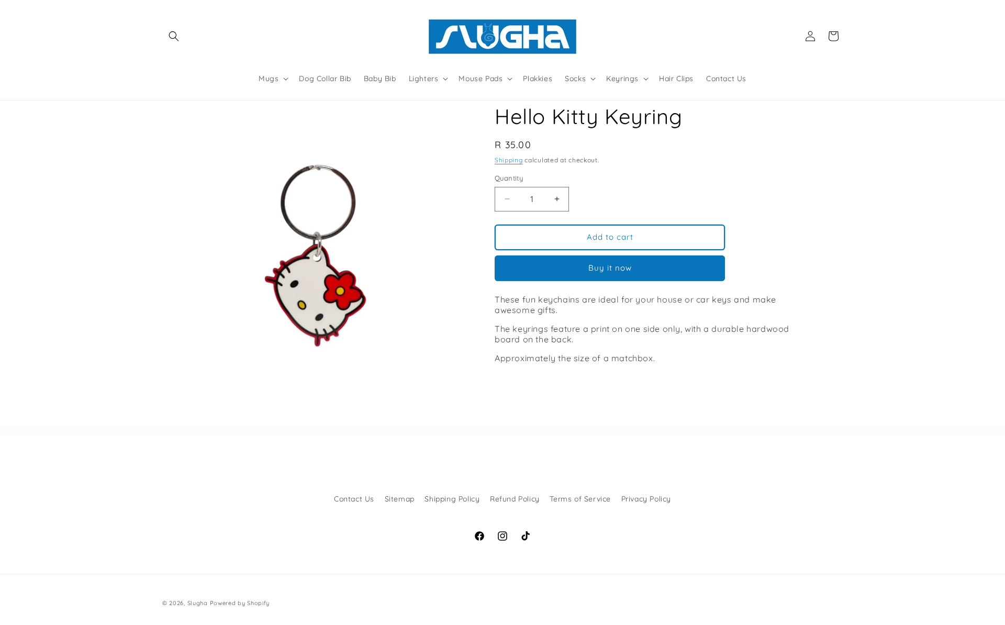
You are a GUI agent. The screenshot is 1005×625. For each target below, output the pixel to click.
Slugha (197, 603)
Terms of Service (580, 499)
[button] (173, 36)
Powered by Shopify (240, 603)
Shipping (509, 160)
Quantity (509, 178)
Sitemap (400, 499)
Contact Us (354, 499)
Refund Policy (515, 499)
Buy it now (610, 268)
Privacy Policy (646, 499)
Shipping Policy (452, 499)
